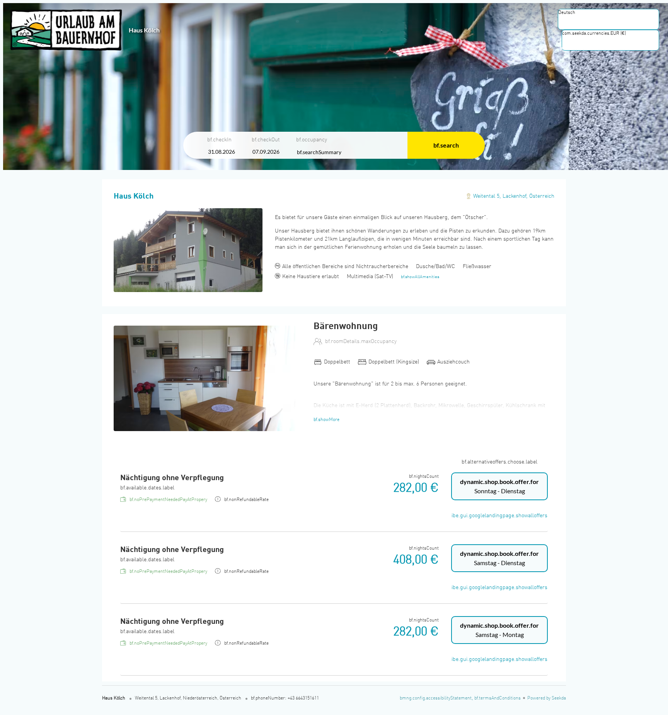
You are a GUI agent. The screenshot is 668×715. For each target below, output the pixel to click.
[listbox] (608, 19)
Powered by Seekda (546, 698)
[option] (608, 21)
